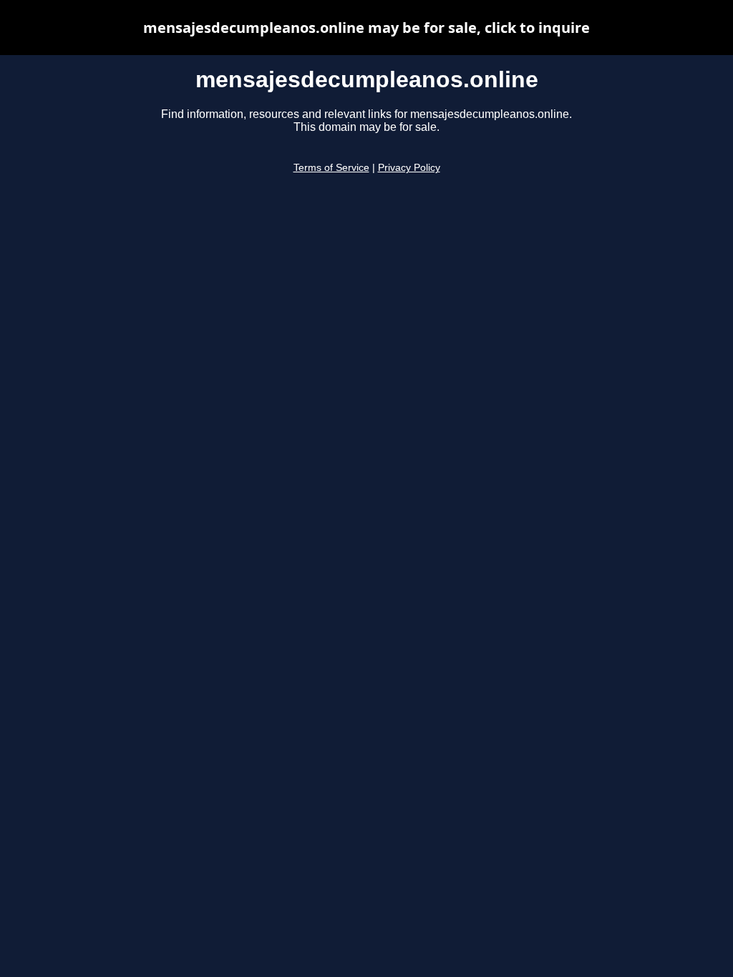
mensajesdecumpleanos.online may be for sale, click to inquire (366, 27)
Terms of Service (331, 167)
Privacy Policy (409, 167)
